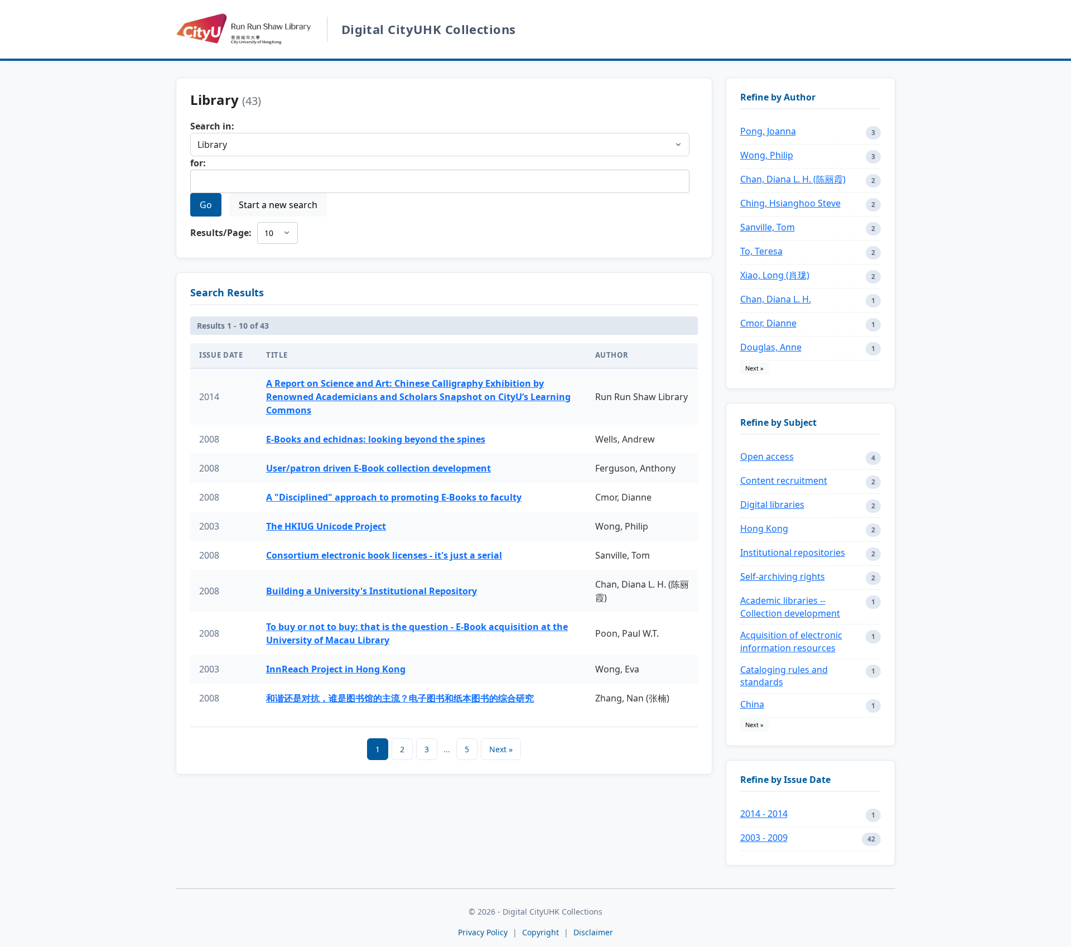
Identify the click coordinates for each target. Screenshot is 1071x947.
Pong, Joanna (768, 131)
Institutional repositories (792, 552)
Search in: (212, 126)
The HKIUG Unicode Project (326, 526)
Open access (767, 456)
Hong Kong (764, 528)
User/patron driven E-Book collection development (378, 468)
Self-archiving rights (782, 576)
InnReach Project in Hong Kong (336, 669)
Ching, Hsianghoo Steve (790, 203)
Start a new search (278, 205)
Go (206, 205)
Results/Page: (221, 233)
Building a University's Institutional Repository (371, 591)
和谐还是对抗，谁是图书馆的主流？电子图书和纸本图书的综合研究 (400, 698)
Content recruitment (783, 480)
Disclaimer (593, 932)
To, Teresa (761, 251)
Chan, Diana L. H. (775, 299)
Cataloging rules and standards (784, 676)
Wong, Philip (766, 155)
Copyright (541, 932)
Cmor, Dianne (768, 323)
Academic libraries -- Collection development (790, 606)
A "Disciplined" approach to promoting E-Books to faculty (394, 497)
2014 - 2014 (764, 813)
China (752, 704)
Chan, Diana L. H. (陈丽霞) (793, 179)
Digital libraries (772, 504)
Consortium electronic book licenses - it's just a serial (384, 555)
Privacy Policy (483, 932)
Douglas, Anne (771, 347)
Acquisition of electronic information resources (791, 641)
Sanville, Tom (767, 227)
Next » (501, 749)
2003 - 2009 (764, 837)
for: (198, 163)
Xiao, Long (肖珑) (774, 275)
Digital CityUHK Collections (428, 29)
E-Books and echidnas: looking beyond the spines (375, 439)
